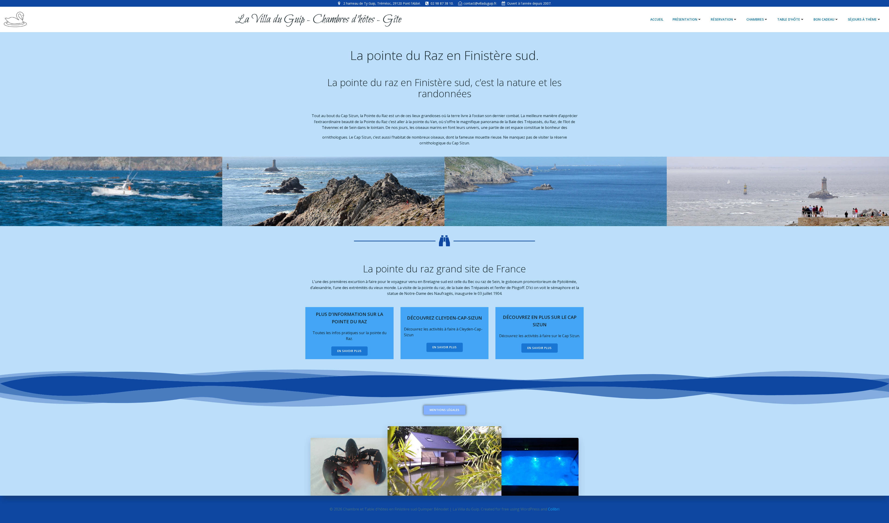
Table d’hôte (788, 19)
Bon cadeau (824, 19)
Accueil (656, 19)
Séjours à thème (862, 19)
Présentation (685, 19)
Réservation (722, 19)
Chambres (755, 19)
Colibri (553, 509)
